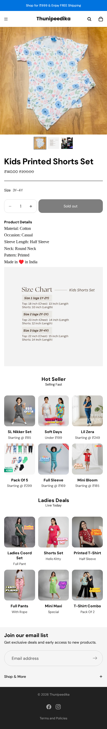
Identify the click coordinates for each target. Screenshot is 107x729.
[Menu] (6, 19)
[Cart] (100, 19)
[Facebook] (49, 707)
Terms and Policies (53, 718)
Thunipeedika (60, 694)
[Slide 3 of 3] (67, 143)
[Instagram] (58, 707)
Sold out (70, 206)
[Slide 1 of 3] (40, 143)
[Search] (89, 19)
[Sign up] (95, 658)
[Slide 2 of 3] (53, 143)
